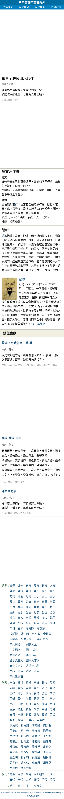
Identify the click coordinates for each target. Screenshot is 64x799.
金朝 (28, 779)
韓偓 (28, 709)
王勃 (20, 704)
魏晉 (28, 774)
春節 (20, 628)
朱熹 (36, 709)
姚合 (28, 704)
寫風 (28, 591)
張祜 (44, 698)
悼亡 (12, 617)
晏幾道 (36, 746)
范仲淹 (47, 741)
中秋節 (47, 633)
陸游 (52, 682)
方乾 (52, 709)
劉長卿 (25, 736)
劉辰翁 (25, 757)
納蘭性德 (26, 768)
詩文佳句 (24, 7)
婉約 (28, 623)
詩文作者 (40, 7)
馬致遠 (25, 752)
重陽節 (14, 639)
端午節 (25, 633)
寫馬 (44, 601)
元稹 (12, 688)
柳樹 (20, 596)
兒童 (28, 601)
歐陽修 (47, 730)
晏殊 (36, 704)
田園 (52, 601)
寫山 (44, 596)
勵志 (36, 612)
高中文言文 (16, 665)
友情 (44, 617)
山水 (36, 596)
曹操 (12, 693)
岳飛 (11, 498)
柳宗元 (25, 730)
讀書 (12, 623)
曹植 (44, 693)
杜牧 (44, 682)
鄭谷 (36, 714)
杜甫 (20, 682)
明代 (44, 779)
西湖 (27, 365)
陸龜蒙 (14, 741)
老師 (28, 617)
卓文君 (36, 762)
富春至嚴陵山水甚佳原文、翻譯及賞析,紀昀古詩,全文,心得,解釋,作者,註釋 (30, 793)
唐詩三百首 (16, 671)
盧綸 (44, 704)
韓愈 (36, 688)
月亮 (28, 596)
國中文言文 (32, 660)
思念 (20, 612)
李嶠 (20, 714)
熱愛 (29, 513)
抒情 (28, 607)
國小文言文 (16, 660)
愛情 (28, 612)
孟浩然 (14, 730)
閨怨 (52, 612)
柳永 (20, 693)
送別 (52, 607)
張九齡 (14, 762)
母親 (36, 617)
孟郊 (12, 698)
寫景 (16, 100)
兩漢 (20, 774)
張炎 (12, 720)
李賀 (28, 693)
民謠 (52, 623)
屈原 (12, 709)
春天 (28, 585)
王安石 (36, 730)
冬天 (52, 585)
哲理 (44, 612)
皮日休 (47, 746)
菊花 (12, 596)
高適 (44, 709)
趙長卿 (47, 757)
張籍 (36, 693)
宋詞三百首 (16, 676)
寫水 (52, 596)
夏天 (36, 585)
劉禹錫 (25, 725)
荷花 (52, 591)
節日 (12, 628)
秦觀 (12, 714)
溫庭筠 (36, 736)
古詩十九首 (32, 665)
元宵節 (30, 628)
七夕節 (36, 633)
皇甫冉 (47, 752)
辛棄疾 (41, 720)
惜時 (20, 623)
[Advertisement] (32, 41)
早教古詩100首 (50, 365)
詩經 (16, 482)
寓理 (22, 482)
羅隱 (36, 698)
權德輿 (36, 752)
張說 (52, 714)
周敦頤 (47, 762)
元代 (36, 779)
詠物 (20, 585)
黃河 (20, 601)
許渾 (28, 698)
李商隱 (36, 725)
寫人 (20, 617)
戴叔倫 (25, 762)
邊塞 (12, 607)
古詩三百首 (7, 100)
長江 (12, 601)
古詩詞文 (8, 7)
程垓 (20, 720)
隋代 (44, 774)
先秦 (4, 444)
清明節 (14, 633)
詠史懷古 (42, 639)
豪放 (36, 623)
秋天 (44, 585)
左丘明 (14, 757)
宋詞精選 (15, 644)
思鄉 (12, 612)
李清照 (14, 725)
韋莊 (12, 704)
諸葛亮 (36, 741)
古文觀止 (15, 649)
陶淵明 (47, 725)
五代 (12, 779)
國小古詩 (18, 365)
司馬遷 (14, 768)
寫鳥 (36, 601)
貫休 (20, 698)
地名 (20, 607)
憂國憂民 (26, 639)
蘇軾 (11, 349)
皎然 (52, 693)
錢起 (20, 709)
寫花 (36, 591)
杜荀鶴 (14, 746)
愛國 (36, 607)
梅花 (44, 591)
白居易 (30, 720)
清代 (4, 84)
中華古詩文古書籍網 (32, 2)
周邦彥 (25, 746)
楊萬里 (25, 741)
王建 (52, 698)
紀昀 (11, 84)
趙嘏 (28, 714)
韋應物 (14, 736)
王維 (36, 682)
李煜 (20, 688)
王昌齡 (47, 736)
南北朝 (38, 774)
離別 (44, 607)
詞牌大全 (31, 644)
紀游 (16, 513)
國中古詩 (15, 655)
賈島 (52, 688)
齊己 (44, 688)
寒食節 (41, 628)
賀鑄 (44, 714)
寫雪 (20, 591)
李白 (12, 682)
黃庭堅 (36, 757)
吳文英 (14, 752)
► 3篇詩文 (38, 323)
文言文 (38, 785)
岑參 (28, 688)
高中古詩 (31, 655)
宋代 (4, 349)
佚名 (11, 444)
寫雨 (33, 365)
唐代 (52, 774)
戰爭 (52, 617)
